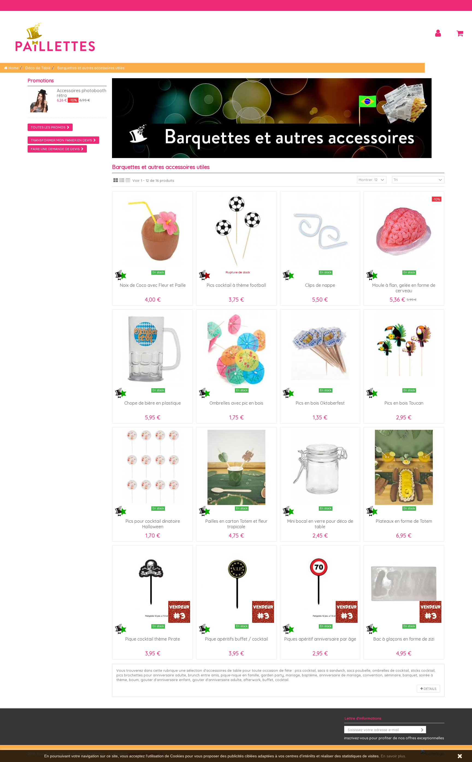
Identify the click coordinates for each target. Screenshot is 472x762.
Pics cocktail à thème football (236, 285)
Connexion (438, 33)
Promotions (41, 80)
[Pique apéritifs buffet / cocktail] (236, 585)
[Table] (128, 180)
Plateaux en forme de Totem (404, 521)
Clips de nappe (320, 285)
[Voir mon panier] (460, 33)
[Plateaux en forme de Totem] (403, 467)
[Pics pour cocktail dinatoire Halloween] (152, 467)
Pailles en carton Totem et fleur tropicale (236, 523)
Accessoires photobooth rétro (81, 93)
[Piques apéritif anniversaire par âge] (320, 585)
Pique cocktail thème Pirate (152, 639)
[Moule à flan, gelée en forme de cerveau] (403, 231)
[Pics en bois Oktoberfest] (320, 349)
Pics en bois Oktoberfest (320, 403)
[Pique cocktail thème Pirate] (152, 585)
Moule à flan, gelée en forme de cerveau (403, 287)
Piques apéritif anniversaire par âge (320, 639)
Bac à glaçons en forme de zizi (403, 639)
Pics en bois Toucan (403, 403)
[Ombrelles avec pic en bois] (236, 349)
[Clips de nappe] (320, 231)
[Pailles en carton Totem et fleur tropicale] (236, 467)
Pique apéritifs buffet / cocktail (236, 639)
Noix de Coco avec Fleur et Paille (153, 285)
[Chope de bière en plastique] (152, 349)
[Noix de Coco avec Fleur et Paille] (152, 231)
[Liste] (121, 180)
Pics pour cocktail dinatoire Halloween (152, 523)
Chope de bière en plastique (152, 403)
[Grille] (115, 180)
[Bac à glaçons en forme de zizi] (403, 585)
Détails (429, 689)
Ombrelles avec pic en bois (236, 403)
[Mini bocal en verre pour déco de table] (320, 467)
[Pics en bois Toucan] (403, 349)
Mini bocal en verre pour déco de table (320, 523)
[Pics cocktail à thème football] (236, 231)
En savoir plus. (393, 756)
